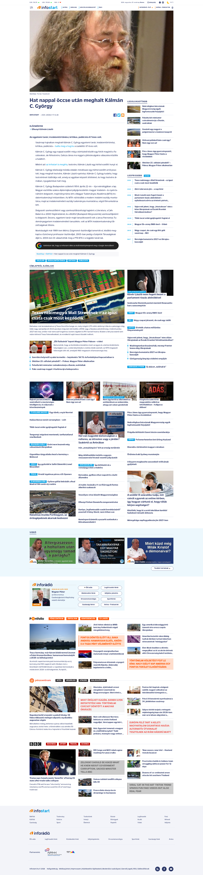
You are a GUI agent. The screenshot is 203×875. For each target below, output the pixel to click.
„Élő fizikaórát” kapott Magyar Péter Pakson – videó (78, 342)
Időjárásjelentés (93, 839)
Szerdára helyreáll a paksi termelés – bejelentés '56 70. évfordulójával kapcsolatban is (73, 357)
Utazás (83, 680)
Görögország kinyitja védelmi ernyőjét (148, 359)
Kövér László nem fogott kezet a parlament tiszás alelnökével (146, 296)
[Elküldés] (123, 115)
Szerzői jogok (127, 869)
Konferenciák (88, 619)
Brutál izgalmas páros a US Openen (54, 474)
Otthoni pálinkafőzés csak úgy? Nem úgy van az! (80, 401)
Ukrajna (73, 7)
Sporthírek (135, 839)
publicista (83, 261)
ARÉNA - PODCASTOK (163, 7)
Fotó (166, 817)
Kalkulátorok (98, 680)
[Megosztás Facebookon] (115, 115)
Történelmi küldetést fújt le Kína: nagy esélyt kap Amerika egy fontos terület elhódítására (149, 664)
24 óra (65, 7)
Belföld (49, 254)
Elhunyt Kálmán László (42, 129)
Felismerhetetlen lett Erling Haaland (153, 440)
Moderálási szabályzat (111, 869)
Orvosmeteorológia (115, 839)
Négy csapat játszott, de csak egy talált (152, 320)
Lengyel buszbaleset (88, 7)
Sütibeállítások (143, 869)
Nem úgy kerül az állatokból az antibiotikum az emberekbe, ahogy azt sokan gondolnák (116, 402)
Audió (140, 820)
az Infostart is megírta (57, 165)
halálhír (40, 261)
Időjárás (167, 823)
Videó (140, 823)
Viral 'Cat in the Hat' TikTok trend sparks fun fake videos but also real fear (150, 788)
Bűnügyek (114, 820)
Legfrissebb (142, 817)
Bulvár (113, 817)
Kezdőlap (40, 254)
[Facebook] (164, 869)
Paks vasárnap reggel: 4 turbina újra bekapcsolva (55, 369)
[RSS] (157, 869)
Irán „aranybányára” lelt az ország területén (99, 448)
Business (51, 744)
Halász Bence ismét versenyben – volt (48, 420)
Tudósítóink (88, 817)
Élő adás (89, 588)
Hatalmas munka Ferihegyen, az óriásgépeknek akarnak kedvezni (49, 517)
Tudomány (60, 817)
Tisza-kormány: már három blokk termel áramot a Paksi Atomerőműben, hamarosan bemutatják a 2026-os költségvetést (52, 655)
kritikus (72, 261)
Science (85, 744)
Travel (73, 744)
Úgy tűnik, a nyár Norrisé (61, 413)
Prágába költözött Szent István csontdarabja (148, 432)
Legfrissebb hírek (51, 839)
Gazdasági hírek (154, 839)
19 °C (171, 2)
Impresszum (76, 869)
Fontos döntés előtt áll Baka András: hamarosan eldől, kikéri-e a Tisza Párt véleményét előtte (101, 641)
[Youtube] (171, 869)
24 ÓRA (147, 176)
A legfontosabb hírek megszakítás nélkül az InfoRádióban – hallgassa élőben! (151, 403)
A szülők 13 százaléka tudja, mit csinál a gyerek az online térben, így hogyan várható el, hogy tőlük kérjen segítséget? (147, 500)
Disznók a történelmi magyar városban (145, 447)
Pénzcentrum (56, 619)
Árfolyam (72, 619)
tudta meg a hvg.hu (64, 146)
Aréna (171, 839)
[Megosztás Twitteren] (119, 115)
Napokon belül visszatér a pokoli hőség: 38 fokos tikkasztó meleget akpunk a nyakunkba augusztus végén (51, 717)
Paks (100, 7)
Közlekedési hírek (72, 839)
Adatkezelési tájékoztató (91, 869)
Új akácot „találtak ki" (156, 367)
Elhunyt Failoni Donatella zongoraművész (98, 502)
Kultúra (59, 820)
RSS (134, 869)
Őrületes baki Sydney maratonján (143, 455)
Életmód (87, 823)
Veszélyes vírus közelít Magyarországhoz (98, 495)
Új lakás (103, 619)
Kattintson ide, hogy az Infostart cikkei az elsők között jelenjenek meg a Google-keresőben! (78, 246)
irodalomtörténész (56, 261)
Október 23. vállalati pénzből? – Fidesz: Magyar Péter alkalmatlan (63, 361)
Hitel (59, 680)
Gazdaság (33, 823)
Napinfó (113, 823)
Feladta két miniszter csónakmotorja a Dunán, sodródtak (59, 365)
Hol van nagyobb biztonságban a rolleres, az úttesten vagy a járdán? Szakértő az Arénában (98, 439)
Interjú (86, 820)
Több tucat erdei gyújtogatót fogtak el (48, 427)
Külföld (32, 820)
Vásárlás (71, 680)
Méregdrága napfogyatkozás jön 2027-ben (147, 520)
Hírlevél (167, 820)
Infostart (34, 115)
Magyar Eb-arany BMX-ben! (148, 313)
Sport (63, 744)
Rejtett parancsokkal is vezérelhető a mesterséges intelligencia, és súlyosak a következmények (42, 403)
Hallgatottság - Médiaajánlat (58, 869)
